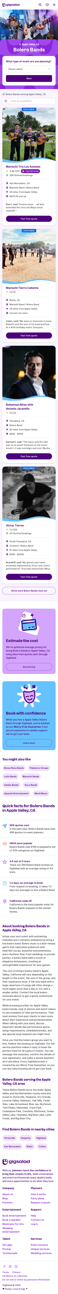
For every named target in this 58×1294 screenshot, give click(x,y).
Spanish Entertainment (16, 793)
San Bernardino (12, 1146)
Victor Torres (15, 525)
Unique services (40, 1249)
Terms (5, 1272)
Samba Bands (11, 785)
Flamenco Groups (39, 768)
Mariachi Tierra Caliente (22, 287)
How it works (38, 1194)
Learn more (29, 743)
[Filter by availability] (32, 101)
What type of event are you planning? (28, 61)
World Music (41, 793)
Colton (42, 1146)
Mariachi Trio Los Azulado (23, 166)
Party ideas (37, 1198)
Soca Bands (31, 785)
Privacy (16, 1272)
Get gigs (7, 1244)
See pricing (29, 667)
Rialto (30, 1146)
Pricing (6, 1249)
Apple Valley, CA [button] (30, 44)
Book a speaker (11, 1219)
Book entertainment (14, 1215)
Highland (41, 1138)
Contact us (37, 1219)
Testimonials (9, 1253)
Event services (39, 1244)
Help (33, 1215)
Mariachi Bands (31, 776)
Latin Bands (10, 776)
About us (7, 1194)
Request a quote (40, 1202)
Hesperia (25, 1138)
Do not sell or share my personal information (26, 1279)
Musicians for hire (13, 1224)
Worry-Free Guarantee (27, 726)
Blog (5, 1198)
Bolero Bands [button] (29, 49)
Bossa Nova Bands (14, 768)
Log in (34, 1224)
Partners (7, 1202)
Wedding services (41, 1253)
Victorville (9, 1138)
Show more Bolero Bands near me (29, 590)
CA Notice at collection (14, 1276)
